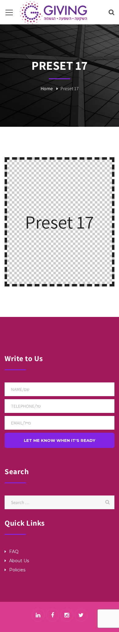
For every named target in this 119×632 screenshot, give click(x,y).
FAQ (14, 551)
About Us (19, 560)
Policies (17, 570)
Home (47, 88)
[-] (53, 12)
